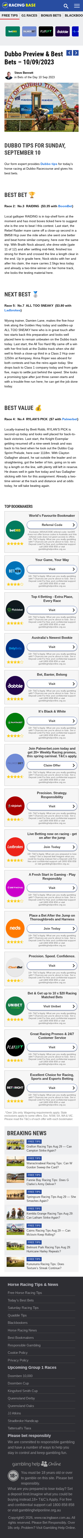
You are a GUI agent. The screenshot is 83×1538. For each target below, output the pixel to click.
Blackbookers (18, 1323)
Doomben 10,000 (20, 1376)
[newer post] (76, 53)
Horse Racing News (22, 1330)
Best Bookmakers (21, 1338)
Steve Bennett (23, 72)
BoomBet (65, 206)
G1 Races (29, 15)
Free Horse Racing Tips (25, 1293)
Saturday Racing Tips (23, 1308)
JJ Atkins (14, 1413)
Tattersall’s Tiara (19, 1428)
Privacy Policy (18, 1360)
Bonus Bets (51, 15)
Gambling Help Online (59, 1528)
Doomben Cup (18, 1383)
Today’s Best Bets (21, 1300)
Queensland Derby (21, 1398)
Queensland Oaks (21, 1406)
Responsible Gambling (24, 1345)
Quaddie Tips (17, 1315)
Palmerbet (69, 419)
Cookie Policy (18, 1352)
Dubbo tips (49, 164)
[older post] (69, 53)
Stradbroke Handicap (23, 1421)
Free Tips (10, 15)
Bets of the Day (27, 77)
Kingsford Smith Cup (23, 1391)
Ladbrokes (12, 310)
